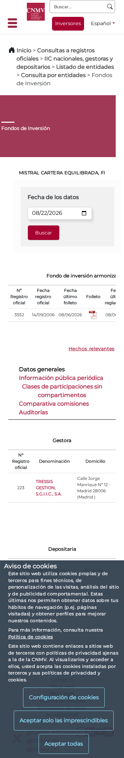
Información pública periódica (61, 377)
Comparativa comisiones (54, 403)
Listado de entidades (85, 67)
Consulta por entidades (53, 75)
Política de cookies (30, 636)
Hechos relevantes (92, 348)
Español (101, 23)
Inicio (24, 50)
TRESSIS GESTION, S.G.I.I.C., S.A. (49, 487)
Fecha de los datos (53, 197)
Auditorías (33, 412)
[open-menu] (14, 23)
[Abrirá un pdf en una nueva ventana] (93, 314)
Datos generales (42, 369)
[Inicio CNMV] (36, 11)
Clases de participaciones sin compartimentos (62, 390)
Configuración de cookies (64, 697)
